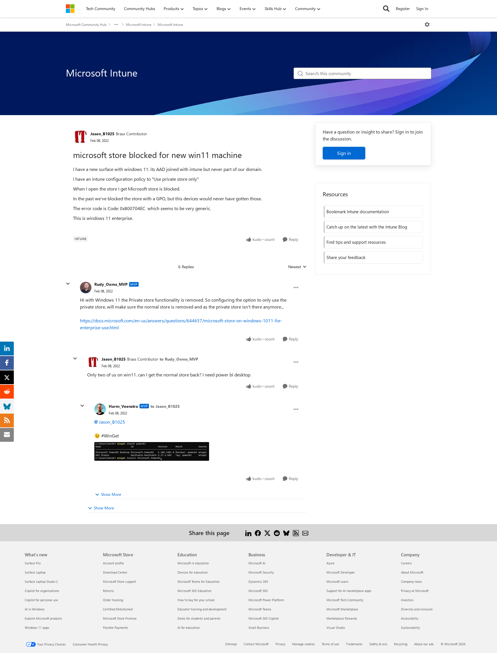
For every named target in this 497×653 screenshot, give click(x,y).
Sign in (344, 153)
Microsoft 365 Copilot (263, 618)
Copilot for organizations (42, 591)
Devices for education (192, 572)
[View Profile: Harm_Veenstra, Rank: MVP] (100, 409)
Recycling (400, 644)
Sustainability (410, 627)
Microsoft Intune (138, 24)
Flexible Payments (115, 627)
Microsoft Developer (340, 572)
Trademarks (354, 644)
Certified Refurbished (118, 609)
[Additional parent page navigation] (116, 24)
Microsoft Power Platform (266, 600)
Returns (108, 591)
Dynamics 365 (258, 581)
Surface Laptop (35, 572)
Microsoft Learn (337, 581)
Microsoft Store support (119, 581)
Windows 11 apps (37, 627)
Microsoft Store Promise (120, 618)
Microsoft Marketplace (342, 609)
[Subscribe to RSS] (296, 533)
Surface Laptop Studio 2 (41, 581)
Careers (406, 563)
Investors (407, 600)
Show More (111, 494)
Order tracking (113, 600)
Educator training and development (202, 609)
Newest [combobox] (297, 267)
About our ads (424, 644)
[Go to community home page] (70, 8)
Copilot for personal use (41, 600)
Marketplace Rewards (341, 618)
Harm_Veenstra (123, 406)
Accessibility (409, 618)
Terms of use (330, 644)
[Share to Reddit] (277, 533)
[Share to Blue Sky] (286, 533)
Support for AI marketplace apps (348, 591)
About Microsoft (412, 572)
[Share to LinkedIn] (248, 533)
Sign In (422, 8)
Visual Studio (335, 627)
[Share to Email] (305, 533)
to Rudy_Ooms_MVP (179, 359)
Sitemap (231, 644)
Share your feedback (345, 257)
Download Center (115, 572)
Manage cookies (303, 644)
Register (403, 8)
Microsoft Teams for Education (198, 581)
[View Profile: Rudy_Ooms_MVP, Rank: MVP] (85, 287)
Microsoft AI (256, 563)
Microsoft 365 (258, 591)
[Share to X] (267, 533)
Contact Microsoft (256, 644)
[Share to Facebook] (258, 533)
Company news (411, 581)
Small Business (258, 627)
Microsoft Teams (259, 609)
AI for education (188, 627)
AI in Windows (35, 609)
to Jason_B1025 (165, 406)
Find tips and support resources (356, 242)
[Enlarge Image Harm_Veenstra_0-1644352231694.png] (151, 451)
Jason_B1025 (102, 133)
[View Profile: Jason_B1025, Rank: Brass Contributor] (80, 137)
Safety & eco (378, 644)
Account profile (113, 563)
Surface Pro (33, 563)
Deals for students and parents (199, 618)
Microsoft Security (261, 572)
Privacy (280, 644)
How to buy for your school (196, 600)
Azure (330, 563)
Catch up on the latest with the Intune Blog (366, 227)
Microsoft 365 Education (194, 591)
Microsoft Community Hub (86, 24)
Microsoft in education (193, 563)
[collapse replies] (67, 283)
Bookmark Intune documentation (357, 211)
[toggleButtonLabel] (427, 24)
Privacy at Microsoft (415, 591)
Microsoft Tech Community (344, 600)
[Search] (386, 8)
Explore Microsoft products (43, 618)
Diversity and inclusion (417, 609)
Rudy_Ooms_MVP (111, 284)
